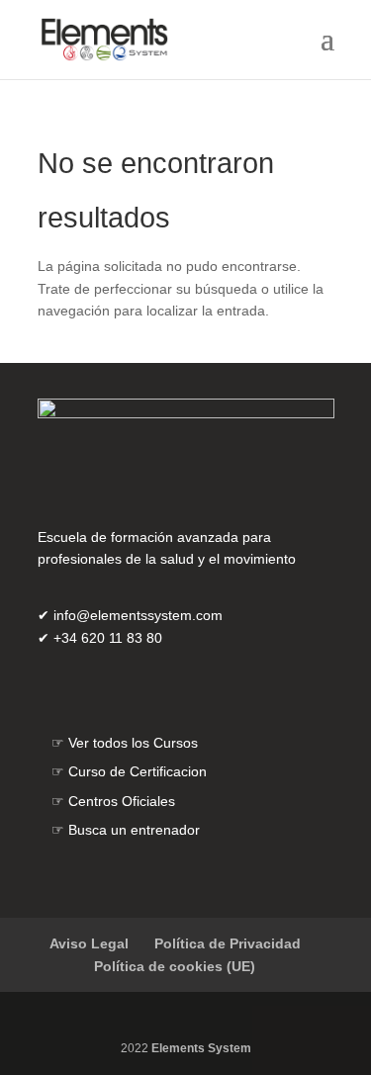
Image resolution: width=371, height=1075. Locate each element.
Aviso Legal (89, 943)
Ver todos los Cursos (133, 743)
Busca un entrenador (134, 830)
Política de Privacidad (227, 943)
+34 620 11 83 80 (107, 638)
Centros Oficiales (121, 801)
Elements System (201, 1048)
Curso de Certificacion (137, 771)
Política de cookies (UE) (174, 966)
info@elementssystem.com (138, 615)
